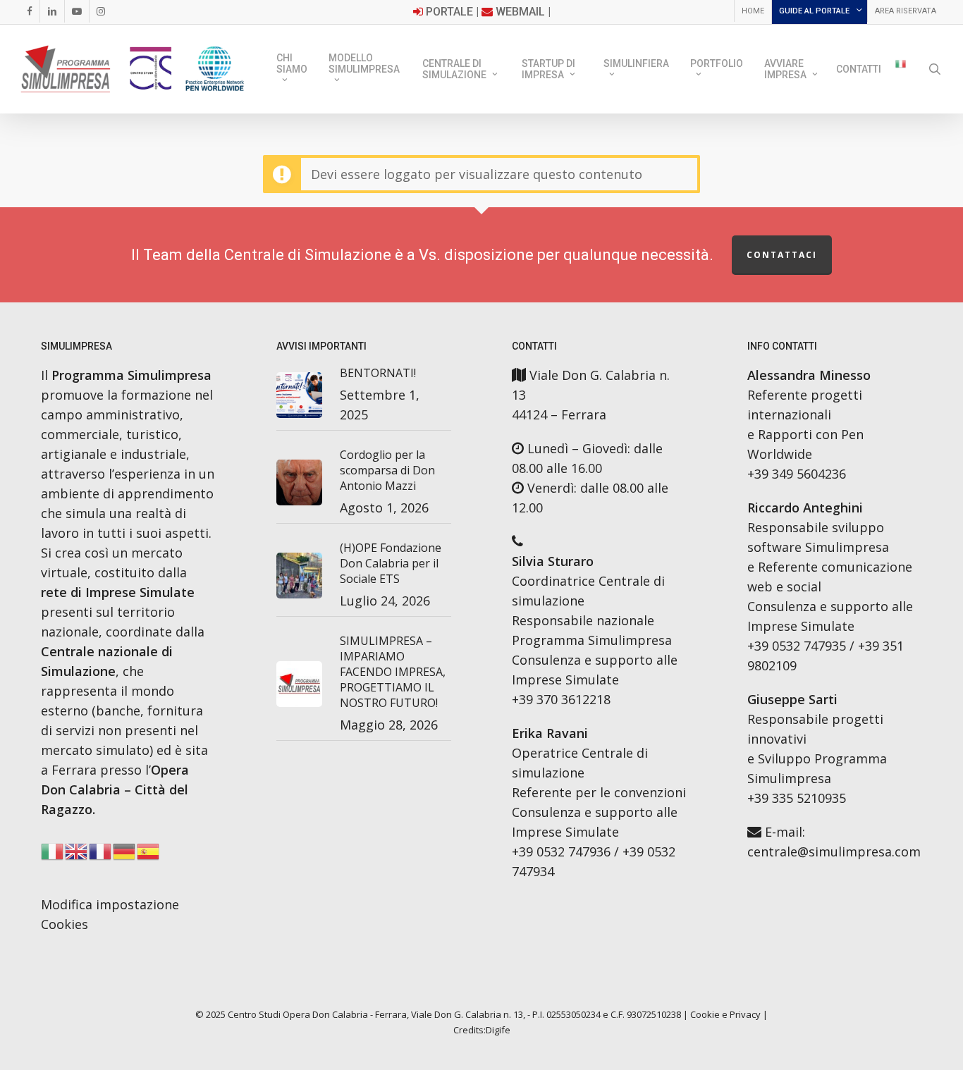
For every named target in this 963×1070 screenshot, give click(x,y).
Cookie (705, 1014)
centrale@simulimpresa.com (834, 851)
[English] (77, 855)
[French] (101, 855)
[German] (125, 855)
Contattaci (782, 255)
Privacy (745, 1014)
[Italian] (900, 69)
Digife (498, 1029)
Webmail (520, 11)
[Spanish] (149, 855)
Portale (449, 11)
